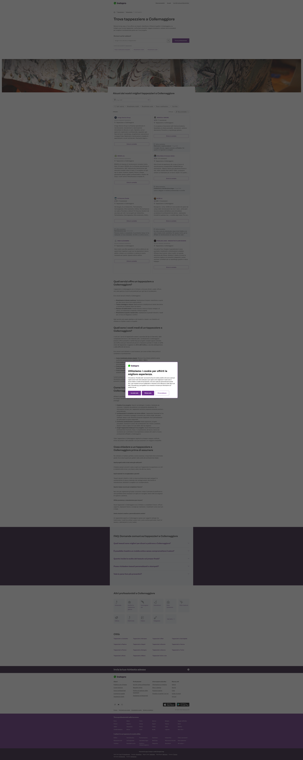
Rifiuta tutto (148, 393)
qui (138, 385)
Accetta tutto (134, 393)
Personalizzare (162, 393)
